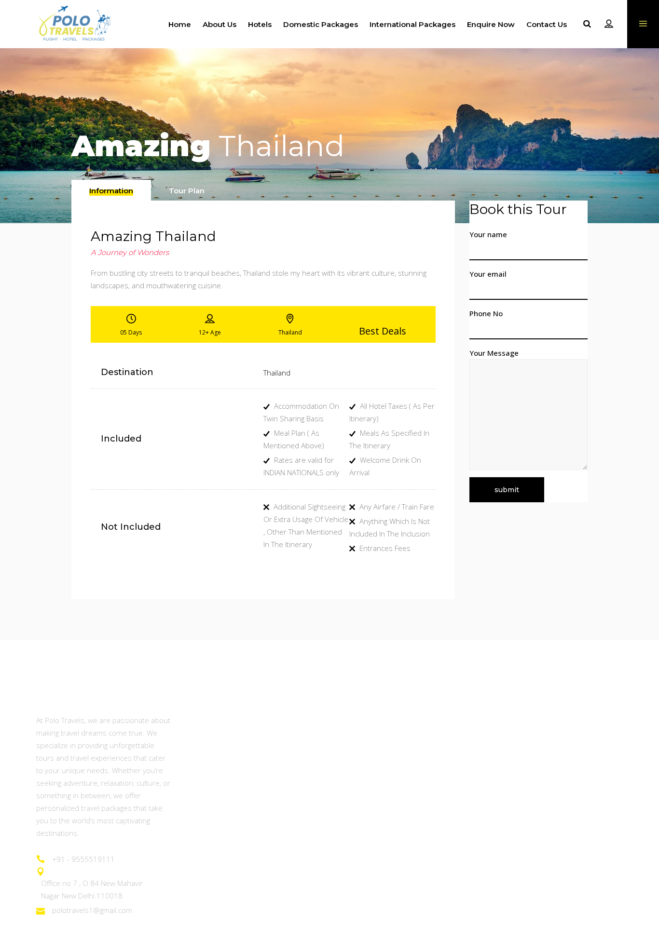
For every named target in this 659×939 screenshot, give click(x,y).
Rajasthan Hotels (517, 745)
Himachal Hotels (516, 799)
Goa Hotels (507, 719)
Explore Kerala (213, 799)
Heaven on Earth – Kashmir (235, 719)
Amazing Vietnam (367, 745)
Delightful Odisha (216, 851)
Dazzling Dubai (362, 772)
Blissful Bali (356, 851)
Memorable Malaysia (374, 825)
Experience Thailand (373, 719)
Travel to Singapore (371, 799)
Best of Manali (212, 825)
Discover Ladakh (216, 745)
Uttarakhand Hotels (522, 772)
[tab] (111, 190)
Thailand (276, 372)
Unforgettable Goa (220, 772)
